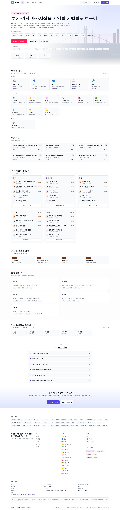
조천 (77, 300)
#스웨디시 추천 (74, 425)
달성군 (25, 313)
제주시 (64, 300)
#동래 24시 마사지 (91, 419)
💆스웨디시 (64, 449)
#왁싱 (91, 49)
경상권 (49, 178)
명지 (63, 35)
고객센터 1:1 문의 (31, 494)
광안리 (27, 35)
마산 (67, 287)
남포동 (76, 35)
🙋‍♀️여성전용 (64, 473)
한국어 (90, 451)
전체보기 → (106, 73)
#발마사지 (72, 49)
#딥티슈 (65, 49)
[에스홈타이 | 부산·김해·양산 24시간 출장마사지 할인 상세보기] (27, 147)
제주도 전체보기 (26, 239)
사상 (83, 35)
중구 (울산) (22, 300)
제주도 (16, 212)
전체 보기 (90, 35)
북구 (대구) (37, 313)
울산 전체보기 (92, 205)
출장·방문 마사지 (19, 41)
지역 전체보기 (90, 439)
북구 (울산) (34, 300)
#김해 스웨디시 (55, 422)
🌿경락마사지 (65, 463)
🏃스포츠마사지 (66, 457)
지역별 (28, 2)
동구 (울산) (28, 300)
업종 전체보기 (90, 441)
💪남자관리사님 (66, 444)
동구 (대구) (31, 313)
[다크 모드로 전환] (90, 2)
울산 (82, 178)
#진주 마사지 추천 (65, 422)
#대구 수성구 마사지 (16, 422)
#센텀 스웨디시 (64, 419)
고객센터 (29, 508)
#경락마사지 (49, 49)
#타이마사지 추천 (65, 425)
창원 (71, 287)
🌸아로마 (64, 455)
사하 (51, 35)
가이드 (40, 2)
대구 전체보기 (59, 239)
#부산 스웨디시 (16, 49)
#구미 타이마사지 (91, 422)
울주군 (40, 300)
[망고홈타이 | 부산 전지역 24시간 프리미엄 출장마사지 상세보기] (27, 157)
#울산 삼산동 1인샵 (27, 425)
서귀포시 (69, 300)
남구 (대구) (16, 313)
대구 (48, 212)
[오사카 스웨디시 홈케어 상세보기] (60, 147)
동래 (45, 35)
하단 (57, 35)
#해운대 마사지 (55, 419)
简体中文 (92, 457)
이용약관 (23, 508)
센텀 (21, 35)
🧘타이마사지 (65, 452)
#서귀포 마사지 (45, 425)
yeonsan (82, 157)
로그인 (97, 2)
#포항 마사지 (82, 422)
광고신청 (105, 2)
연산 (39, 35)
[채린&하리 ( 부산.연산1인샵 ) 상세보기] (93, 157)
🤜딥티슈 (64, 468)
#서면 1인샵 (82, 419)
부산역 (69, 35)
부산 (15, 178)
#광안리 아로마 (39, 49)
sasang (49, 157)
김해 (78, 287)
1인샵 (88, 157)
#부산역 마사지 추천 (102, 419)
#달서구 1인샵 (38, 422)
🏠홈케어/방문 (65, 436)
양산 (64, 287)
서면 (34, 35)
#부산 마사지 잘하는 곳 (17, 419)
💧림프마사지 (65, 465)
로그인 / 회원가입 (67, 402)
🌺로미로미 (64, 460)
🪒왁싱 (63, 447)
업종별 (34, 2)
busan (16, 147)
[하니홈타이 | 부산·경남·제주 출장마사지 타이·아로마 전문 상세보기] (93, 147)
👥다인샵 (64, 441)
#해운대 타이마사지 (27, 49)
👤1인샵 (63, 439)
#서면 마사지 (107, 49)
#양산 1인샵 (74, 422)
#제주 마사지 (36, 425)
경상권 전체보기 (59, 205)
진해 (75, 287)
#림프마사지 (58, 49)
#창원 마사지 (46, 422)
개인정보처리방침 (15, 508)
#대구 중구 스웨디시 (28, 422)
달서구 (21, 313)
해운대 (14, 35)
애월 (74, 300)
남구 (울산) (16, 300)
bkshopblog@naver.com (18, 494)
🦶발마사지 (64, 471)
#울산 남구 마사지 (16, 425)
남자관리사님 (56, 157)
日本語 (99, 451)
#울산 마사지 (100, 422)
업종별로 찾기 (33, 41)
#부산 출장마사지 (45, 419)
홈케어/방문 (22, 147)
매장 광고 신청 (52, 402)
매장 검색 (45, 41)
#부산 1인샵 (98, 49)
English (91, 454)
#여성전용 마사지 (82, 49)
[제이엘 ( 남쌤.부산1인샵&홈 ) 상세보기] (60, 157)
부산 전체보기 (26, 205)
